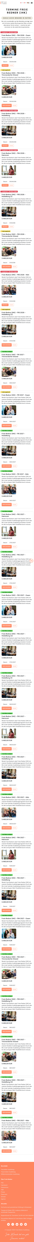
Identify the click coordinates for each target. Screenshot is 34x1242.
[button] (31, 2)
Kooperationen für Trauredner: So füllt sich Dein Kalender (17, 1215)
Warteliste (5, 65)
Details (11, 65)
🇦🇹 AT (21, 2)
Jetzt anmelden (7, 105)
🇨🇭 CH (25, 2)
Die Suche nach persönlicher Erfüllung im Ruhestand (16, 1207)
